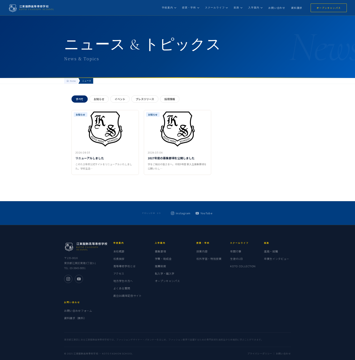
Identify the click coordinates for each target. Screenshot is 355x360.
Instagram (183, 213)
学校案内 (167, 7)
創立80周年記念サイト (127, 296)
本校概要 (119, 251)
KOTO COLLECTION (243, 266)
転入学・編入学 (165, 273)
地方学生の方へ (123, 281)
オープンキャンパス (329, 7)
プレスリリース (145, 99)
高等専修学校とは (124, 266)
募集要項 (160, 251)
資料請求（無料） (75, 318)
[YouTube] (79, 279)
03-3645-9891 (78, 268)
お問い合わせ (276, 7)
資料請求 (296, 7)
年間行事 (235, 251)
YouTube (207, 213)
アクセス (118, 273)
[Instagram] (68, 279)
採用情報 (169, 99)
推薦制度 (160, 266)
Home (73, 81)
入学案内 (253, 7)
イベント (120, 99)
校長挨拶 (119, 259)
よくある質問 (121, 288)
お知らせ (99, 99)
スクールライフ (215, 7)
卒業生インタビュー (276, 259)
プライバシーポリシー (259, 353)
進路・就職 (271, 251)
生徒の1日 (236, 259)
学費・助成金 (163, 259)
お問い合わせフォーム (78, 311)
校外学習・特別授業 (209, 259)
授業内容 (202, 251)
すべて (79, 99)
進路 (236, 7)
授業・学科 (189, 7)
